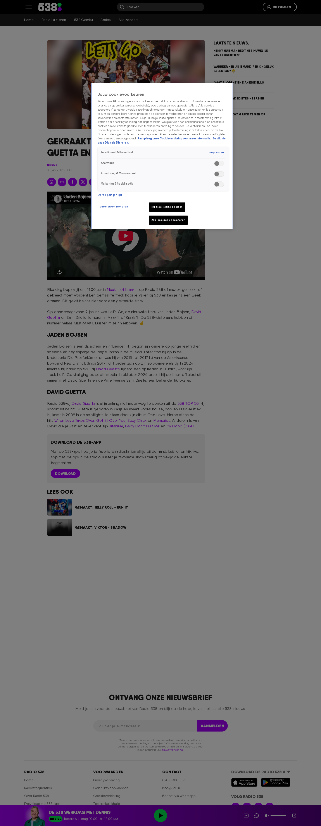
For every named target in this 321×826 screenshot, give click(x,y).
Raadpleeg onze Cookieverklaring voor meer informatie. (175, 138)
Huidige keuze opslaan (167, 206)
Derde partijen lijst (110, 195)
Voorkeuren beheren (114, 206)
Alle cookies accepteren (168, 219)
